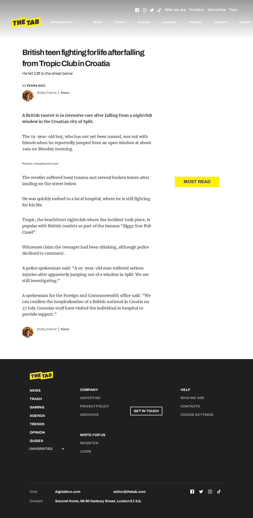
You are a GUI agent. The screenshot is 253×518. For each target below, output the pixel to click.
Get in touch (146, 411)
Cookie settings (197, 415)
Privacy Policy (94, 406)
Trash (120, 22)
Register (89, 443)
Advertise (217, 10)
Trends (195, 22)
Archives (89, 415)
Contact (197, 10)
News (97, 22)
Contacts (190, 406)
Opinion (220, 22)
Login (85, 451)
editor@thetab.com (129, 492)
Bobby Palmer (47, 93)
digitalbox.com (67, 492)
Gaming (144, 22)
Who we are (175, 10)
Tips (233, 10)
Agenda (169, 22)
